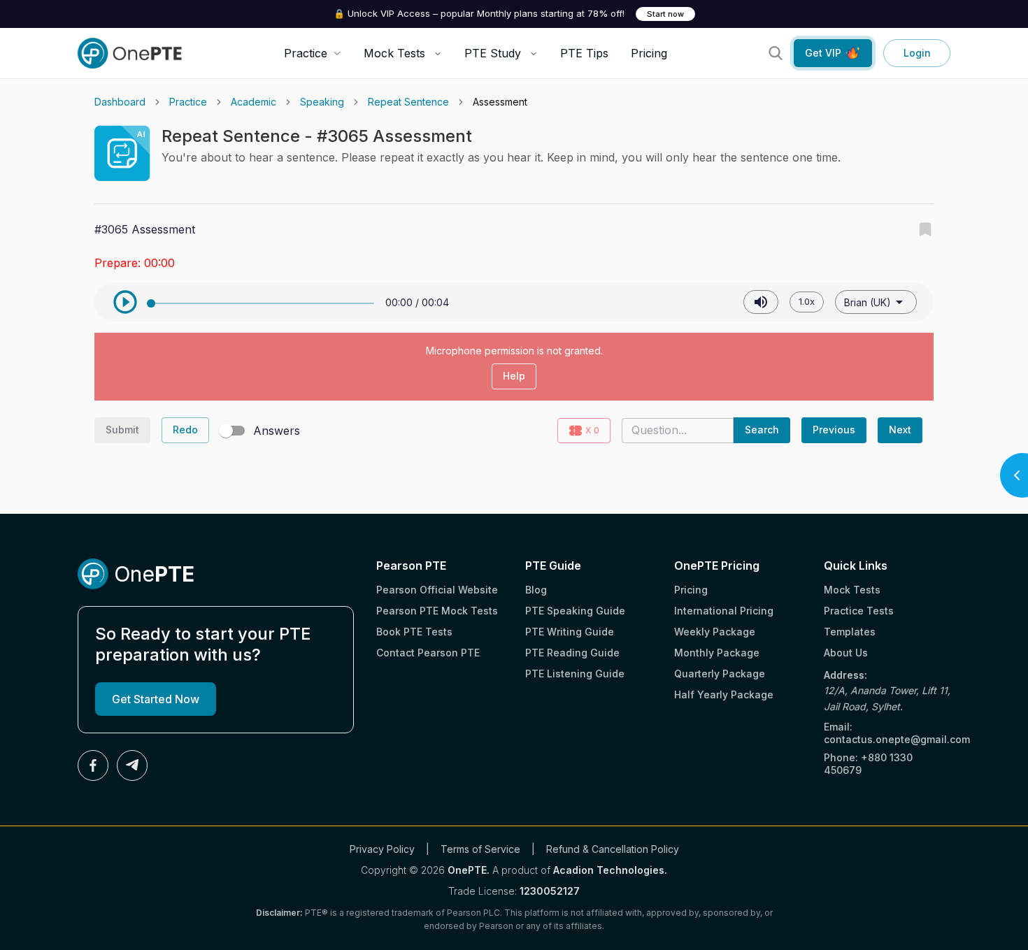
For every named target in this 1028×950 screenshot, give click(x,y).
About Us (846, 652)
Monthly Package (716, 652)
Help (514, 376)
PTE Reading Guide (572, 652)
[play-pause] (125, 302)
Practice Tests (859, 611)
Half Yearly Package (723, 694)
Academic (253, 102)
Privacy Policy (382, 849)
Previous (834, 430)
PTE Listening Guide (574, 673)
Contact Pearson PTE (428, 652)
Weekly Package (714, 632)
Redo (185, 430)
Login (917, 53)
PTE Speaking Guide (575, 611)
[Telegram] (132, 765)
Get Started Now (155, 699)
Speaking (322, 102)
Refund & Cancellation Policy (612, 849)
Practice (188, 102)
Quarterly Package (719, 673)
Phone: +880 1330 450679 (868, 763)
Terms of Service (480, 849)
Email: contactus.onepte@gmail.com (887, 733)
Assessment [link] (500, 102)
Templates (850, 632)
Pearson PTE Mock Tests (437, 611)
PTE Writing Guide (569, 632)
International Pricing (723, 611)
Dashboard (119, 102)
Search (762, 430)
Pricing (649, 53)
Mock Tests (394, 53)
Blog (536, 590)
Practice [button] (305, 53)
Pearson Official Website (437, 590)
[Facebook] (93, 765)
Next (900, 430)
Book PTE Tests (414, 632)
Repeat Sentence (408, 102)
